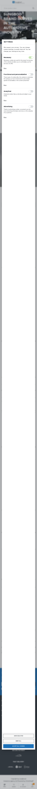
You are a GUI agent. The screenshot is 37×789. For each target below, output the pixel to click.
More (5, 68)
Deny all (18, 741)
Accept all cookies (18, 746)
